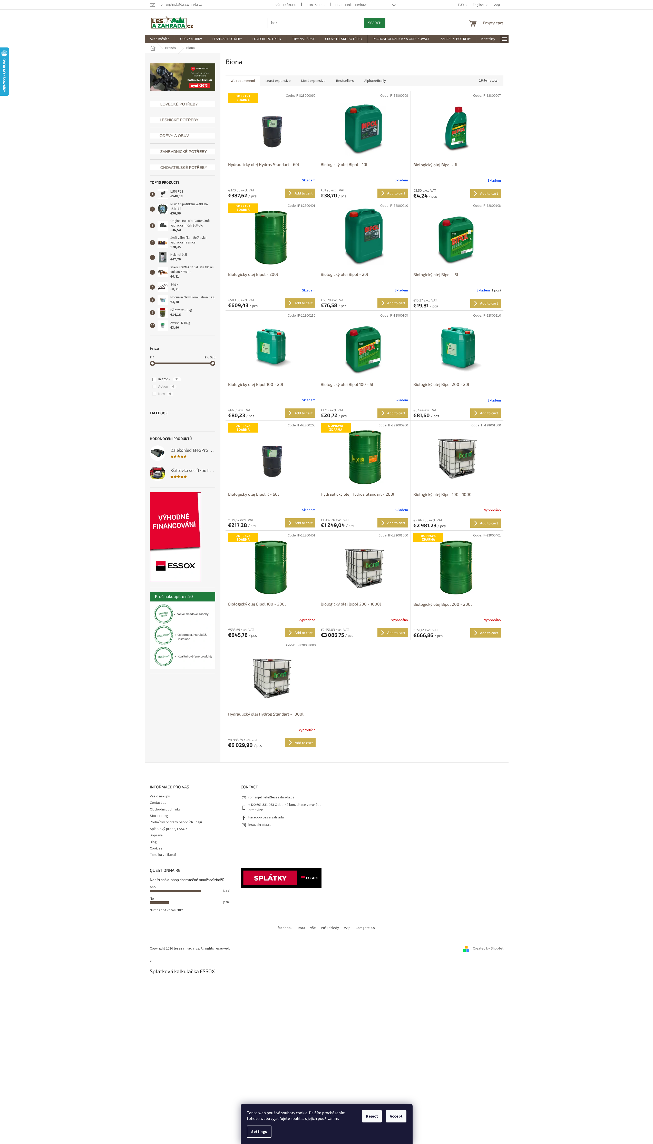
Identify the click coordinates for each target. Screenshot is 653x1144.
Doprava (156, 835)
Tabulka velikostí (163, 854)
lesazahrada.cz (259, 824)
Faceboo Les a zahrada (266, 817)
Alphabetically (375, 80)
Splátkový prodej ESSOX (168, 829)
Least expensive (278, 80)
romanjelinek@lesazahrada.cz (271, 797)
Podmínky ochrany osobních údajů (176, 822)
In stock (168, 379)
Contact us (316, 5)
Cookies (156, 848)
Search (374, 23)
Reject (372, 1116)
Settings (259, 1132)
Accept (396, 1116)
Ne (152, 898)
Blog (153, 842)
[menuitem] (160, 39)
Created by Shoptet (488, 948)
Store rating (159, 815)
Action (166, 386)
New (164, 393)
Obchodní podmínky (351, 5)
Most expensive (313, 80)
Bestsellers (345, 80)
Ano (153, 887)
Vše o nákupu (286, 5)
